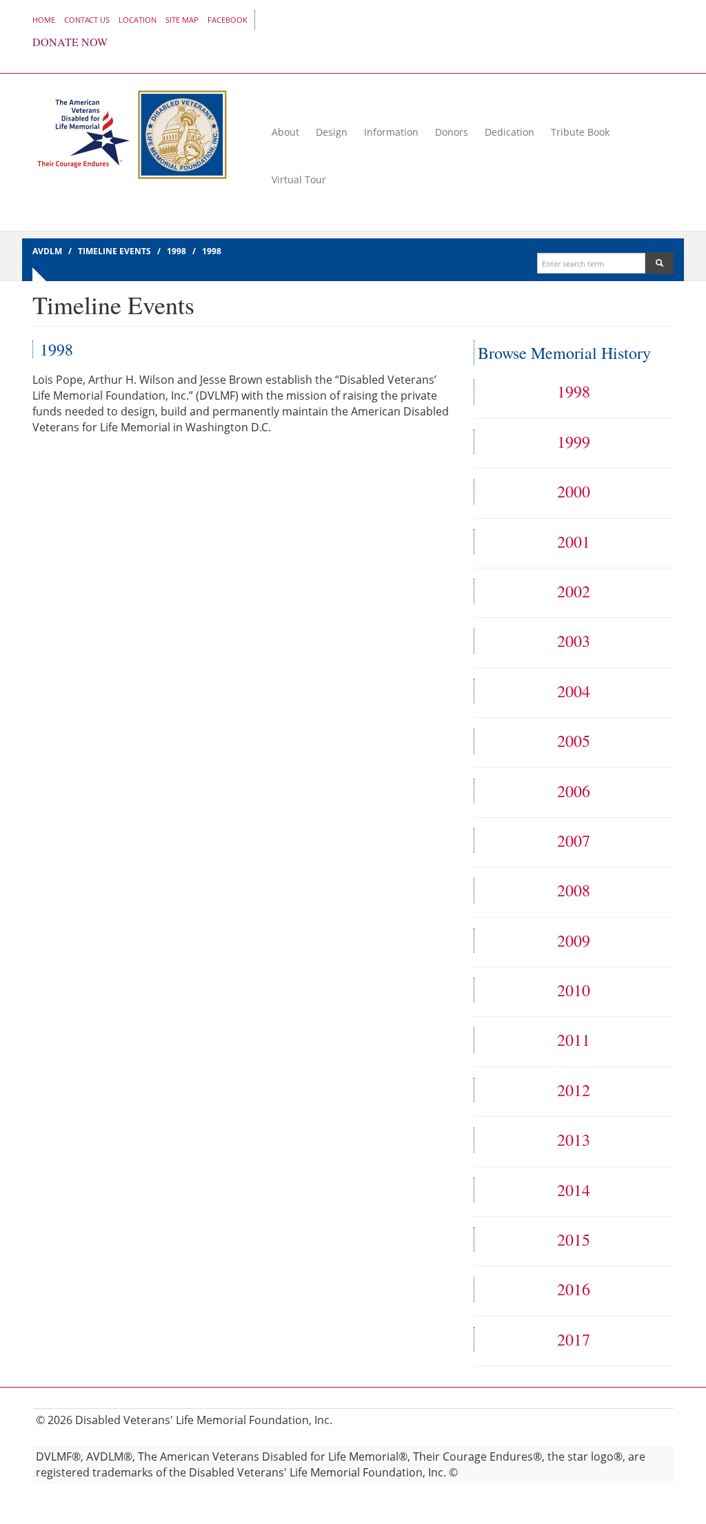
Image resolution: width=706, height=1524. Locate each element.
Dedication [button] (509, 131)
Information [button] (391, 131)
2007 (573, 841)
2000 (573, 491)
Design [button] (331, 131)
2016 (573, 1289)
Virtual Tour (299, 179)
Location (138, 19)
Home (43, 19)
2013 (573, 1140)
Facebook (228, 19)
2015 (573, 1239)
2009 (573, 940)
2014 (573, 1190)
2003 (573, 641)
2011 (573, 1040)
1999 (573, 442)
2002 (573, 591)
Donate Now (70, 42)
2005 (573, 741)
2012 (573, 1090)
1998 (573, 391)
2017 (573, 1339)
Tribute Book (580, 131)
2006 (573, 791)
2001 (573, 542)
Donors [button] (451, 131)
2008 (573, 890)
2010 (573, 990)
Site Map (182, 19)
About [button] (285, 131)
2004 (573, 691)
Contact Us (87, 19)
